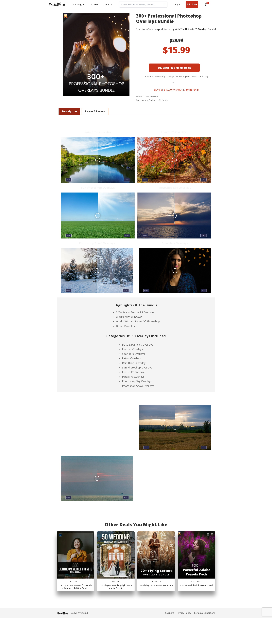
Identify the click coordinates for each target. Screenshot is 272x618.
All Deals (163, 100)
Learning (76, 4)
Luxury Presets (151, 96)
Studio (94, 4)
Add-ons (153, 100)
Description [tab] (69, 111)
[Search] (165, 5)
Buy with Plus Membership (183, 67)
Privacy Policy (184, 612)
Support (169, 612)
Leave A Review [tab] (95, 111)
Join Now (192, 4)
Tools (106, 4)
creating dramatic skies (112, 440)
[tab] (136, 311)
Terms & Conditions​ (204, 612)
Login (177, 4)
